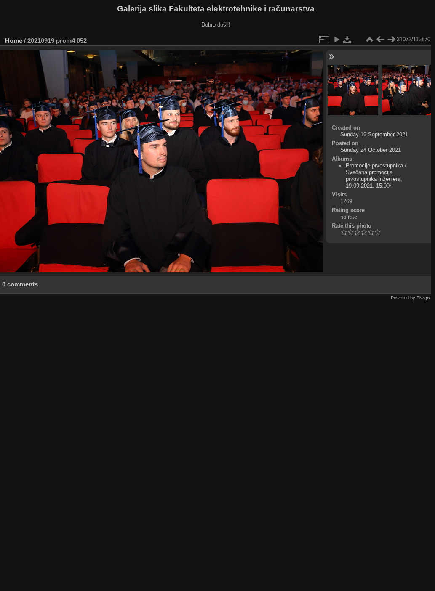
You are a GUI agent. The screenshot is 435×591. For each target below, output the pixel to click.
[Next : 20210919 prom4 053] (391, 39)
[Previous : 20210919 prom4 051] (380, 39)
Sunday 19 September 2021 (374, 134)
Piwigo (423, 297)
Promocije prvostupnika (374, 165)
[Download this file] (347, 39)
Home (13, 40)
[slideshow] (336, 39)
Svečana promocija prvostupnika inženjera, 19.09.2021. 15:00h (374, 179)
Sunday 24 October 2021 (370, 150)
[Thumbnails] (369, 39)
